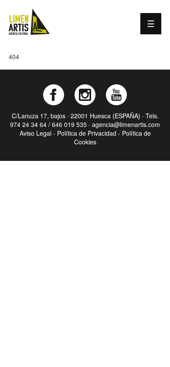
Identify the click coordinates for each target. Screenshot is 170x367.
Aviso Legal (35, 133)
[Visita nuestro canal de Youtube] (116, 94)
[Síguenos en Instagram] (85, 94)
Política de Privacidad (86, 133)
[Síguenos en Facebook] (53, 94)
